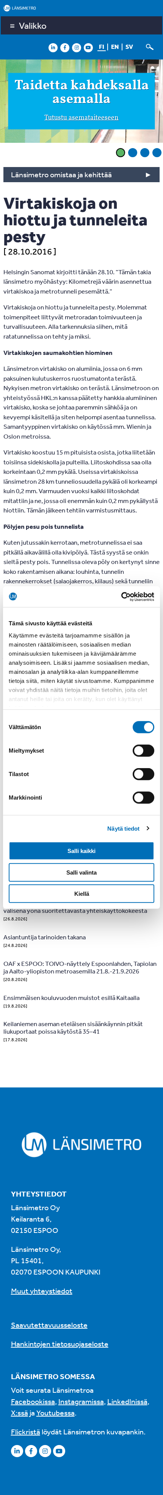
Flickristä (25, 1431)
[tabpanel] (81, 102)
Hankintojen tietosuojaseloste (59, 1343)
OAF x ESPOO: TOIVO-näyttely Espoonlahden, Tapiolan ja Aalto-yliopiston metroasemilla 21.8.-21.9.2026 (80, 967)
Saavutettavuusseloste (49, 1324)
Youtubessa (55, 1412)
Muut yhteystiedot (41, 1290)
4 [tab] (156, 152)
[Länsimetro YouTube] (88, 47)
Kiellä (81, 893)
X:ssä (19, 1412)
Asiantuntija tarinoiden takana (44, 937)
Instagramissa (81, 1401)
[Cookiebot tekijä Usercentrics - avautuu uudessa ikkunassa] (121, 596)
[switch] (143, 751)
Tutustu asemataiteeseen (81, 117)
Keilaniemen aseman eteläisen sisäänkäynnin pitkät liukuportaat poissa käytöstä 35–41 (73, 1027)
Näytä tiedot (123, 828)
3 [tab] (144, 152)
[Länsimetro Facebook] (64, 47)
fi (101, 46)
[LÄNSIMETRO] (81, 8)
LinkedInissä (127, 1401)
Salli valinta (81, 872)
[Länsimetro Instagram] (76, 47)
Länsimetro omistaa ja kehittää (61, 174)
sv (129, 46)
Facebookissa (33, 1401)
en (115, 46)
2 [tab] (132, 152)
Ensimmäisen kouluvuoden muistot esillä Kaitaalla (71, 997)
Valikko (33, 25)
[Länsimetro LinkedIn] (53, 47)
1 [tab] (120, 152)
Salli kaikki (81, 851)
